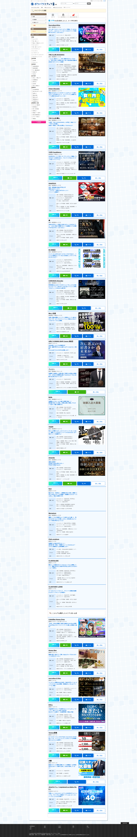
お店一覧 (53, 16)
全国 (34, 16)
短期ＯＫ (35, 93)
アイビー (52, 369)
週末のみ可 (35, 97)
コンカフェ (35, 50)
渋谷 (45, 827)
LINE (66, 49)
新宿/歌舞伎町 (32, 826)
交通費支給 (35, 79)
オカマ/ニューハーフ (37, 56)
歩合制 (34, 83)
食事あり (35, 110)
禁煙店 (34, 118)
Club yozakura (54, 539)
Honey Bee (53, 650)
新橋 (73, 826)
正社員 (34, 60)
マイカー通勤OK (36, 105)
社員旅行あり (36, 101)
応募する (54, 49)
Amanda (52, 458)
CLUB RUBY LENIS (56, 587)
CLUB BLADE (54, 561)
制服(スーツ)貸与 (36, 112)
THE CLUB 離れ (54, 118)
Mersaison (52, 513)
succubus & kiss (55, 678)
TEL (78, 49)
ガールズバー (36, 45)
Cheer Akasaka (54, 89)
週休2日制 (35, 95)
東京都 (35, 19)
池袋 (45, 826)
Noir (50, 489)
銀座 (87, 826)
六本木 (59, 826)
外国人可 (35, 72)
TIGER (51, 427)
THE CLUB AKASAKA (56, 55)
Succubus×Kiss (54, 25)
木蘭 (50, 761)
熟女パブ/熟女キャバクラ (38, 43)
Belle (50, 397)
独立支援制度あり (37, 114)
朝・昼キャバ (36, 41)
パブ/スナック (36, 52)
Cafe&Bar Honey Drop (57, 619)
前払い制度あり (36, 85)
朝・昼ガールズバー (37, 47)
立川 (73, 827)
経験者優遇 (35, 68)
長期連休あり (36, 99)
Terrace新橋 (53, 733)
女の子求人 (63, 16)
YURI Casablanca (55, 152)
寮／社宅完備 (36, 108)
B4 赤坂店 (52, 250)
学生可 (34, 74)
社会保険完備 (36, 89)
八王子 (88, 827)
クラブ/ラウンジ (36, 48)
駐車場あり (35, 106)
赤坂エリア (36, 22)
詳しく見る (99, 49)
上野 (30, 827)
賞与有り (35, 81)
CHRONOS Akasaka (56, 281)
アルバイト (35, 62)
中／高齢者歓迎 (36, 70)
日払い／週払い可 (37, 77)
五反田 (59, 827)
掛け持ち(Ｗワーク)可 (37, 91)
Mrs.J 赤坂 (52, 313)
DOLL (51, 705)
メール (89, 49)
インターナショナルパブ (38, 54)
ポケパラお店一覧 (73, 16)
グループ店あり (36, 116)
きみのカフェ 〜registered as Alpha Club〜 (63, 788)
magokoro (52, 183)
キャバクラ (35, 39)
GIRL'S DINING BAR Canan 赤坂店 (61, 341)
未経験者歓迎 (36, 66)
